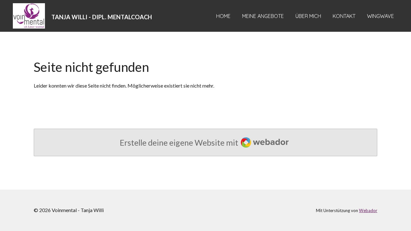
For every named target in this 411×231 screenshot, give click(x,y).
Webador (368, 210)
